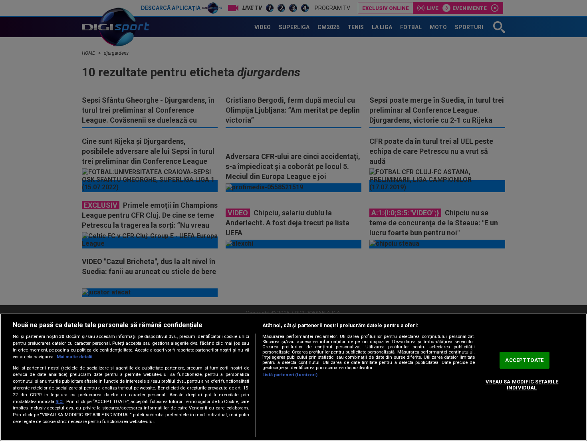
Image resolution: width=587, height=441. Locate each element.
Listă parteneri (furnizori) (289, 374)
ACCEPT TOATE (524, 360)
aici (59, 401)
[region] (293, 377)
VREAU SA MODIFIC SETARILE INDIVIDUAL (522, 385)
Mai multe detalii (74, 357)
